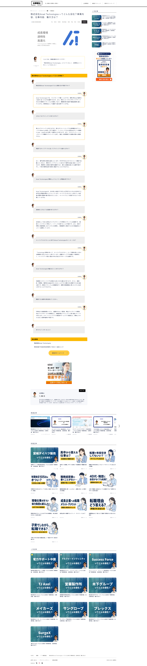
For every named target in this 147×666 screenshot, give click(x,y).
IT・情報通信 (51, 10)
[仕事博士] (37, 3)
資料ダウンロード (109, 3)
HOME (32, 655)
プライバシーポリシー (45, 660)
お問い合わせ (34, 660)
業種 (37, 655)
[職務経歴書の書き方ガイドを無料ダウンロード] (104, 66)
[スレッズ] (42, 663)
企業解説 (86, 3)
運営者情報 (54, 660)
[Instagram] (39, 663)
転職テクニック (96, 3)
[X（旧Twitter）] (36, 663)
